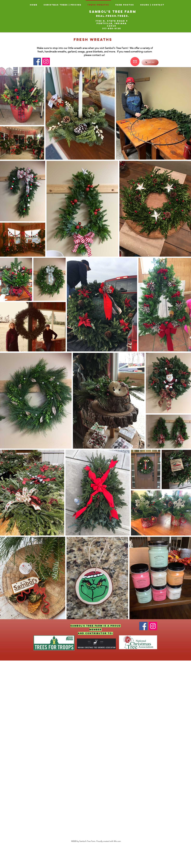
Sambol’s (100, 12)
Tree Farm (124, 12)
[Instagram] (46, 61)
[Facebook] (37, 61)
